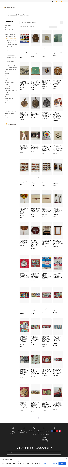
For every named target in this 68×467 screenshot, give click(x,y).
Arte (6, 27)
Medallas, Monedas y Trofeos (12, 58)
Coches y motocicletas (10, 34)
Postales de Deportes (12, 67)
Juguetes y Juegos (9, 82)
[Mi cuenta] (56, 1)
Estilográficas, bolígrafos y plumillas (11, 72)
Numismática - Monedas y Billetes (11, 91)
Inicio (6, 14)
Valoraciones (36, 4)
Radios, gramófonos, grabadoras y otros (9, 97)
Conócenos (20, 4)
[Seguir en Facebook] (52, 431)
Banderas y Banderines (12, 44)
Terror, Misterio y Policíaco (46, 14)
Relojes (6, 100)
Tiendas (43, 4)
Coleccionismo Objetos (10, 69)
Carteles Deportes (11, 46)
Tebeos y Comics (9, 102)
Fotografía (7, 78)
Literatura (33, 14)
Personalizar (45, 463)
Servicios (57, 4)
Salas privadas (50, 4)
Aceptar (62, 463)
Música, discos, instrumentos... (8, 87)
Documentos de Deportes (10, 49)
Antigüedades (8, 25)
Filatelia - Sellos (8, 75)
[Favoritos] (61, 1)
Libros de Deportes (11, 53)
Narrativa (38, 14)
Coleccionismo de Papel (10, 36)
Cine (6, 32)
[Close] (66, 458)
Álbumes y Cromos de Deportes (12, 41)
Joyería (6, 80)
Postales (7, 94)
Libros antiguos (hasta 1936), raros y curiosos (21, 14)
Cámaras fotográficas (10, 29)
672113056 (7, 117)
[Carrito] (59, 1)
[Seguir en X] (54, 431)
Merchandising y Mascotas (10, 62)
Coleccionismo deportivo (10, 38)
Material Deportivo (11, 55)
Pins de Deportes (11, 65)
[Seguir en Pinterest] (57, 431)
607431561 (7, 116)
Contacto (63, 10)
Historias (63, 4)
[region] (34, 462)
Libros (9, 14)
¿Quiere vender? (28, 4)
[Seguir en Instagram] (60, 431)
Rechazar (55, 463)
